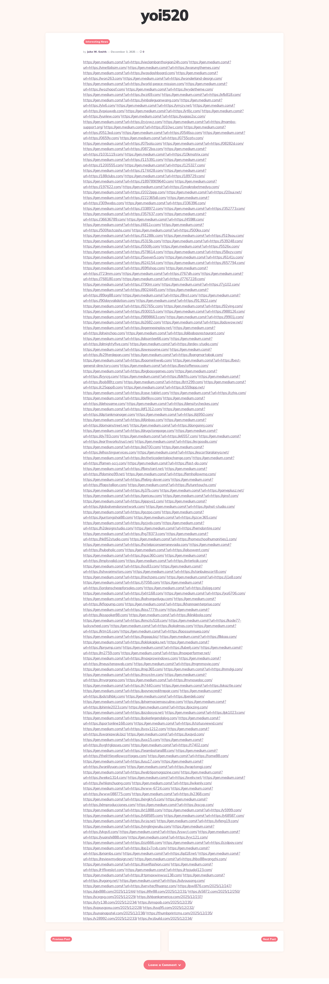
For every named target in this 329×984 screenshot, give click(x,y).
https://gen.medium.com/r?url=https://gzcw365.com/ (175, 517)
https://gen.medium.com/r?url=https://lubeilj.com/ (161, 647)
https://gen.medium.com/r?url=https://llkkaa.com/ (198, 636)
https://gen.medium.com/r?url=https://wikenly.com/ (172, 783)
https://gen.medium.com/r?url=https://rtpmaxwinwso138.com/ (132, 875)
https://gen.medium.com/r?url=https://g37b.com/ (121, 490)
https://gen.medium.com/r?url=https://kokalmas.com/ (151, 625)
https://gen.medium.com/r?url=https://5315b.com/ (122, 241)
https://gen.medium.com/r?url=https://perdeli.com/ (165, 696)
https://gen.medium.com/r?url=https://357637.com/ (123, 213)
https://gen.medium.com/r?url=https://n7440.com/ (122, 685)
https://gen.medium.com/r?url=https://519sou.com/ (204, 235)
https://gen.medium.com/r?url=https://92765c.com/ (123, 306)
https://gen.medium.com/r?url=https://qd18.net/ (160, 853)
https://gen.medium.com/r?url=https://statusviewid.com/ (178, 723)
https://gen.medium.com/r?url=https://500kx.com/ (171, 230)
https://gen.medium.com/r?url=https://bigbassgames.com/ (128, 371)
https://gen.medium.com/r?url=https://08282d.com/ (203, 143)
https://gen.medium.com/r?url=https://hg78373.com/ (124, 533)
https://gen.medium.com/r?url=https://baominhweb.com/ (127, 360)
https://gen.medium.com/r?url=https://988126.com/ (204, 311)
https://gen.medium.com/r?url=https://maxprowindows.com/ (130, 658)
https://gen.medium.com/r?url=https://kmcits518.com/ (125, 620)
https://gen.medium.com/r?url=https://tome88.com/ (188, 755)
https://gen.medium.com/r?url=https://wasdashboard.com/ (129, 73)
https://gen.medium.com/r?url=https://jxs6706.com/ (204, 593)
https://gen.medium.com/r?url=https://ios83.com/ (121, 566)
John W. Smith (97, 51)
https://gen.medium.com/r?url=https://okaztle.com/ (202, 685)
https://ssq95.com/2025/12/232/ (168, 907)
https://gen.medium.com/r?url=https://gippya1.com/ (123, 501)
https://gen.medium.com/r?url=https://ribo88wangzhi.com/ (181, 859)
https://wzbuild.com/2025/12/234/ (165, 918)
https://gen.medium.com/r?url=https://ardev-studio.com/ (174, 344)
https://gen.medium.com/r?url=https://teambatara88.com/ (129, 750)
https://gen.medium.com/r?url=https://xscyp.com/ (175, 804)
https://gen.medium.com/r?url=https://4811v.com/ (122, 224)
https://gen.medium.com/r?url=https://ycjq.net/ (119, 821)
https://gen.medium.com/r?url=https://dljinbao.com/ (123, 419)
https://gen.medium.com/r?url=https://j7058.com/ (121, 582)
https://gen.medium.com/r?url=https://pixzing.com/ (168, 707)
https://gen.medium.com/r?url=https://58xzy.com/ (203, 252)
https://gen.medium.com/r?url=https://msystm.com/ (123, 674)
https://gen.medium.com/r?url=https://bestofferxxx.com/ (164, 365)
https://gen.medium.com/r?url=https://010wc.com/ (143, 127)
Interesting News (97, 41)
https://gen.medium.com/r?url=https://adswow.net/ (202, 322)
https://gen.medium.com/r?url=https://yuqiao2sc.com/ (163, 116)
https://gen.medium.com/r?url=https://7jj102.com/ (201, 284)
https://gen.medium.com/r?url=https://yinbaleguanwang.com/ (131, 100)
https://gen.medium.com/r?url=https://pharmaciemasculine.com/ (133, 701)
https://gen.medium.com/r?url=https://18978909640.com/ (128, 181)
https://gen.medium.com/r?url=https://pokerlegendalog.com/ (130, 718)
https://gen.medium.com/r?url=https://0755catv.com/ (161, 138)
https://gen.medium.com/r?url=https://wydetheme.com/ (169, 89)
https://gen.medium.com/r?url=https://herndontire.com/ (178, 528)
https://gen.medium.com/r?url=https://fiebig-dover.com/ (126, 479)
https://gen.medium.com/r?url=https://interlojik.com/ (167, 560)
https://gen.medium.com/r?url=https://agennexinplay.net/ (127, 327)
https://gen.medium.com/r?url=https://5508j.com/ (121, 246)
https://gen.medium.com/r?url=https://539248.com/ (202, 241)
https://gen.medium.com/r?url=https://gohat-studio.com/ (190, 506)
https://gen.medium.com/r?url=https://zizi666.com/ (122, 842)
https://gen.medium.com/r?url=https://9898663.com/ (124, 317)
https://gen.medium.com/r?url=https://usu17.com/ (122, 761)
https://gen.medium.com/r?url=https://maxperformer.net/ (165, 653)
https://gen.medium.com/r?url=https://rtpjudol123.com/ (168, 869)
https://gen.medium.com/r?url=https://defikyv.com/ (122, 398)
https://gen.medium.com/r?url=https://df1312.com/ (122, 409)
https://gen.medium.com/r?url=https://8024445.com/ (124, 289)
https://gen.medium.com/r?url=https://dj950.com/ (174, 414)
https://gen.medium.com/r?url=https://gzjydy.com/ (122, 523)
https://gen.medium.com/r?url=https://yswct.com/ (158, 831)
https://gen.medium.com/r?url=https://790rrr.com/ (122, 284)
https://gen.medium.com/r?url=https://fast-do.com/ (167, 463)
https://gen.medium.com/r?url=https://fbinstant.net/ (123, 468)
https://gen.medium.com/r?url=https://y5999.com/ (202, 810)
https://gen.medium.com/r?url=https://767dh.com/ (161, 273)
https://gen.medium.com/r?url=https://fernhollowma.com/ (171, 474)
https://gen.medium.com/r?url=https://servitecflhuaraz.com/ (130, 886)
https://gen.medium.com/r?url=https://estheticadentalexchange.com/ (137, 457)
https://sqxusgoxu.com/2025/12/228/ (112, 907)
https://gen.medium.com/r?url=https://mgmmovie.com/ (176, 663)
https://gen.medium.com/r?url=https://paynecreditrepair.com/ (131, 690)
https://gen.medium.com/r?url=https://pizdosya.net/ (123, 712)
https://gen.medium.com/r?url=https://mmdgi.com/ (203, 669)
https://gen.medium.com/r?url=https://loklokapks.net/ (124, 642)
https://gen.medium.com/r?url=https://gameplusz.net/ (202, 490)
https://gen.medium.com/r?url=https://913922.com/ (176, 300)
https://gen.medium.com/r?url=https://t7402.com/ (170, 745)
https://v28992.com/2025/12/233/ (110, 918)
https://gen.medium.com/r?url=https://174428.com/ (123, 170)
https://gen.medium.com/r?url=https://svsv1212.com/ (124, 728)
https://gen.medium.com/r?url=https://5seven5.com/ (123, 257)
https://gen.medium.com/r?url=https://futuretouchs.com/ (172, 484)
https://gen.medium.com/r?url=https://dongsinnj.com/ (171, 425)
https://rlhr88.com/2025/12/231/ (162, 891)
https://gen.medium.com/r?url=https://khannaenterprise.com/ (172, 604)
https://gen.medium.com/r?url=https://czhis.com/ (208, 392)
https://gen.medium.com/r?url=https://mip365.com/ (123, 669)
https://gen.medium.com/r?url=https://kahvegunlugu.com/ (128, 598)
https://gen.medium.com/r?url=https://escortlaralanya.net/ (183, 452)
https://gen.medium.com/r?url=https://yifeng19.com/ (198, 821)
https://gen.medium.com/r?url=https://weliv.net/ (165, 777)
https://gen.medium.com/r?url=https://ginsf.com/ (200, 495)
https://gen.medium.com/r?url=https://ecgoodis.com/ (176, 441)
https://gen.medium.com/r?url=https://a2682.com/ (122, 322)
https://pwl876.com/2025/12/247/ (205, 886)
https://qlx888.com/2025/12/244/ (109, 891)
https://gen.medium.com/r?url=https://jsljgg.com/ (182, 588)
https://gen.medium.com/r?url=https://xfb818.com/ (201, 94)
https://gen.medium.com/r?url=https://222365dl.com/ (124, 197)
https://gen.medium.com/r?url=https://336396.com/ (165, 203)
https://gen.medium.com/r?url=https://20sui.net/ (204, 192)
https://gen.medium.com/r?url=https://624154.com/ (123, 262)
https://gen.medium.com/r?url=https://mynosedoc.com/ (169, 680)
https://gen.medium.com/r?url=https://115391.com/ (123, 159)
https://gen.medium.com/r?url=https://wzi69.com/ (122, 94)
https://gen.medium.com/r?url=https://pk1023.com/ (205, 712)
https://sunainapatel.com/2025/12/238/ (114, 913)
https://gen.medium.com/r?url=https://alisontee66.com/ (126, 338)
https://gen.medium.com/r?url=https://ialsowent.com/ (167, 550)
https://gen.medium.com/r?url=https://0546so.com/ (162, 132)
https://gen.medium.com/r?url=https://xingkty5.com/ (124, 799)
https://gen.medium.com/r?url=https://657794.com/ (204, 262)
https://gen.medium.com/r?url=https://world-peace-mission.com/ (133, 83)
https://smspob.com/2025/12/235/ (165, 902)
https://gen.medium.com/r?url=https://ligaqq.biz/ (121, 636)
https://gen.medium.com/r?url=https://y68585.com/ (123, 815)
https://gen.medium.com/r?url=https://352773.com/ (204, 208)
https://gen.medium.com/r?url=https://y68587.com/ (204, 815)
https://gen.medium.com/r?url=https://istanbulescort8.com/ (179, 571)
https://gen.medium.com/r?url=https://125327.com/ (165, 165)
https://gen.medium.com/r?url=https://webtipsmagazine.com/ (131, 772)
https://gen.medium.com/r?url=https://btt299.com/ (163, 382)
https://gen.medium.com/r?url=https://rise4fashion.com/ (126, 864)
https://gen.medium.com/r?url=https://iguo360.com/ (123, 555)
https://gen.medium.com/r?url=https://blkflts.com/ (158, 376)
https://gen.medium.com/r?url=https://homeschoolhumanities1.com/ (183, 539)
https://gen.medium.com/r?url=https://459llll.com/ (165, 219)
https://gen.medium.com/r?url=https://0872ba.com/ (123, 148)
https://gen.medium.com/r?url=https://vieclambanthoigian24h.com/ (135, 62)
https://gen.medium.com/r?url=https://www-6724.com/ (126, 788)
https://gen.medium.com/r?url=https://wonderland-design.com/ (172, 78)
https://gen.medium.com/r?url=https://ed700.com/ (122, 447)
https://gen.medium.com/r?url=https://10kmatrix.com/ (167, 154)
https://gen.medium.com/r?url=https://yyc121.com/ (168, 837)
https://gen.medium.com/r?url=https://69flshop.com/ (124, 268)
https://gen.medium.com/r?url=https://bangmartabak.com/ (177, 354)
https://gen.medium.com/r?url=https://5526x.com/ (200, 246)
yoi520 (164, 15)
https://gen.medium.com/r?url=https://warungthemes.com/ (174, 67)
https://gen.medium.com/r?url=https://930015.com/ (123, 311)
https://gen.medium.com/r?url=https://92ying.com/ (203, 306)
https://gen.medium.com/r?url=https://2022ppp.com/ (124, 192)
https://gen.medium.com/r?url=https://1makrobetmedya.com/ (171, 186)
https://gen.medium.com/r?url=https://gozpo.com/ (122, 512)
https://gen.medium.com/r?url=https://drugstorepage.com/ (129, 430)
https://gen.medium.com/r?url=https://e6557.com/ (159, 436)
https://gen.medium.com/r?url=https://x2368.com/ (171, 794)
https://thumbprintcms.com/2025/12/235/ (179, 913)
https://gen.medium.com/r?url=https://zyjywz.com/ (123, 121)
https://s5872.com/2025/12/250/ (214, 891)
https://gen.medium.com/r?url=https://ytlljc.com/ (163, 111)
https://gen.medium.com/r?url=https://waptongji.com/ (169, 766)
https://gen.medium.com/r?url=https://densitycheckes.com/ (173, 403)
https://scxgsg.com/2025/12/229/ (109, 896)
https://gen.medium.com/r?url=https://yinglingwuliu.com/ (127, 826)
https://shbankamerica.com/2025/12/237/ (170, 896)
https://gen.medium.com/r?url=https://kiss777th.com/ (125, 609)
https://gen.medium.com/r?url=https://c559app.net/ (164, 387)
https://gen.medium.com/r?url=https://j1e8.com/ (204, 577)
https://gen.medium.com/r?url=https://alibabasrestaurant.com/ (175, 333)
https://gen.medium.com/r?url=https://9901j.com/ (205, 317)
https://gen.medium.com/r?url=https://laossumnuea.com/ (165, 631)
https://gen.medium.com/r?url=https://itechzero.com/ (124, 577)
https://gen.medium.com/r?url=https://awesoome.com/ (126, 349)
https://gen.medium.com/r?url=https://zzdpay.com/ (203, 842)
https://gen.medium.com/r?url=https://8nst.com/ (160, 295)
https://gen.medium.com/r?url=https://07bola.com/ (122, 143)
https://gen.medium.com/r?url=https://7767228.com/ (164, 279)
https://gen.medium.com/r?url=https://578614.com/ (123, 252)
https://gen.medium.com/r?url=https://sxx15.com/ (122, 739)
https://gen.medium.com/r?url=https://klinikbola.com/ (170, 615)
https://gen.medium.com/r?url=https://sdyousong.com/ (162, 880)
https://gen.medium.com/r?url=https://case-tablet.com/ (126, 392)
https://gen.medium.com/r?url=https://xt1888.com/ (123, 810)
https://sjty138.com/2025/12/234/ (110, 902)
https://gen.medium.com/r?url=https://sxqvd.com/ (165, 734)
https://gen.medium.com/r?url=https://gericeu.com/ (122, 495)
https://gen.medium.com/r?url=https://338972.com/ (123, 208)
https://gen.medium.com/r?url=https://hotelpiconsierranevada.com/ (135, 544)
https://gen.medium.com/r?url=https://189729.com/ (165, 176)
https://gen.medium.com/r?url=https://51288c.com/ (123, 235)
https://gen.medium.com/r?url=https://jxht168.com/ (123, 593)
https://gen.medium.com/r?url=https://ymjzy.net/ (154, 105)
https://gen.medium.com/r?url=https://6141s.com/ (204, 257)
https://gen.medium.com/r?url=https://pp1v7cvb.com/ (125, 848)
